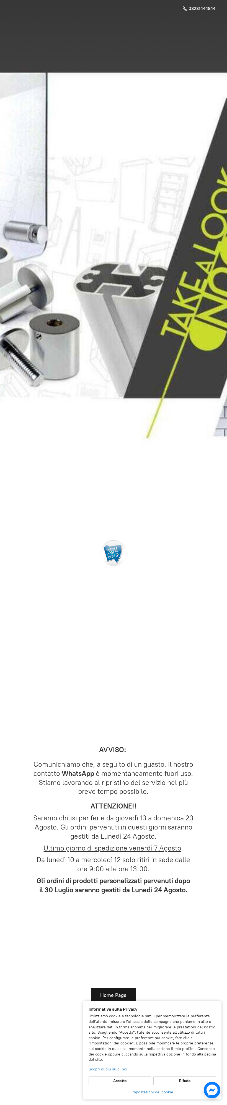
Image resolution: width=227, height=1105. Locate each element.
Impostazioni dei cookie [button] (152, 1092)
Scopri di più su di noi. (108, 1069)
